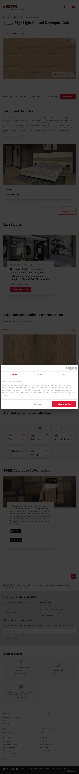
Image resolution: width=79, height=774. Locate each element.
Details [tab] (39, 374)
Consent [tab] (14, 374)
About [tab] (65, 374)
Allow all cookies (64, 404)
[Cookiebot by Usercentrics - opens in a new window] (68, 368)
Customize (38, 404)
